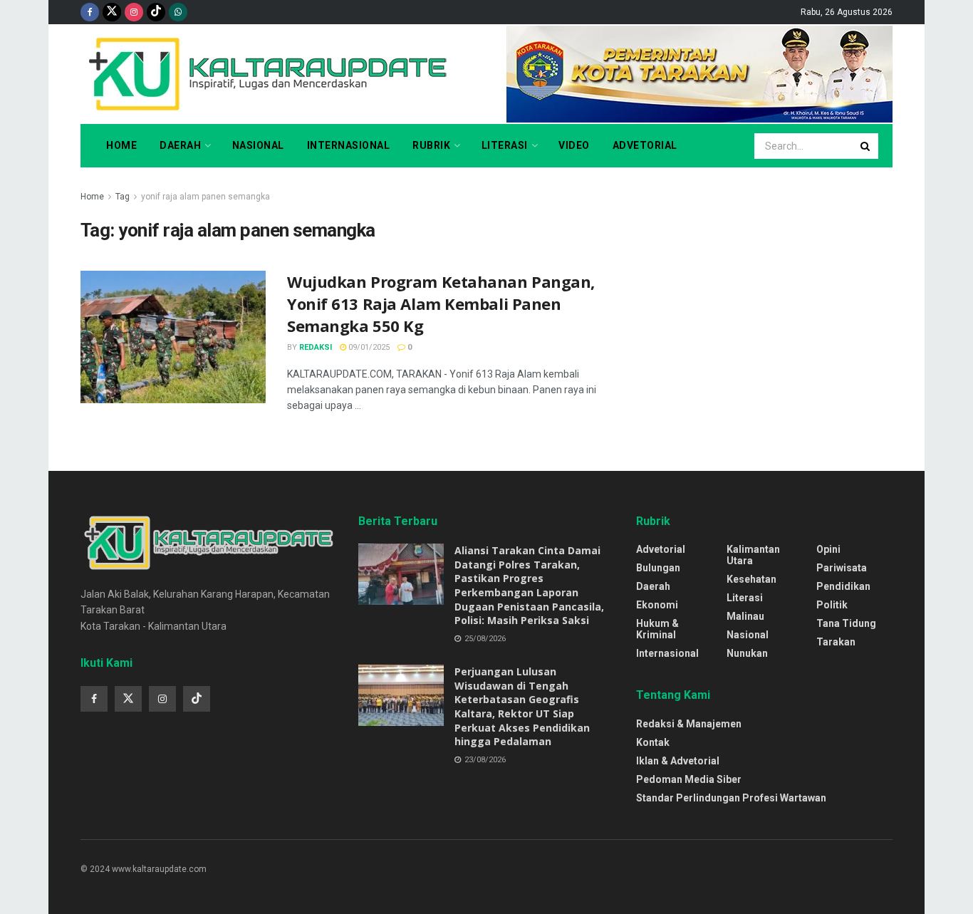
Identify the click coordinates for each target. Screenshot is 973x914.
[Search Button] (866, 146)
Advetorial (645, 145)
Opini (828, 549)
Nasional (258, 145)
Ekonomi (657, 605)
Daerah (180, 145)
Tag (122, 197)
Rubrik (431, 145)
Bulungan (658, 567)
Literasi (505, 145)
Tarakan (835, 642)
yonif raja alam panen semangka (205, 197)
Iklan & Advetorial (677, 761)
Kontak (653, 742)
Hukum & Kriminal (657, 629)
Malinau (745, 616)
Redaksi (315, 347)
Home (121, 145)
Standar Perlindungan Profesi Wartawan (731, 798)
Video (574, 145)
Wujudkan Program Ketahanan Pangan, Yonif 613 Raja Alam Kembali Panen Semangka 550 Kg (441, 303)
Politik (832, 605)
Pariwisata (841, 567)
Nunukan (747, 653)
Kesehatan (751, 579)
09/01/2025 (368, 347)
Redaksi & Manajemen (689, 723)
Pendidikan (843, 586)
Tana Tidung (846, 623)
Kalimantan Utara (753, 555)
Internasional (348, 145)
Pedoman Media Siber (689, 779)
